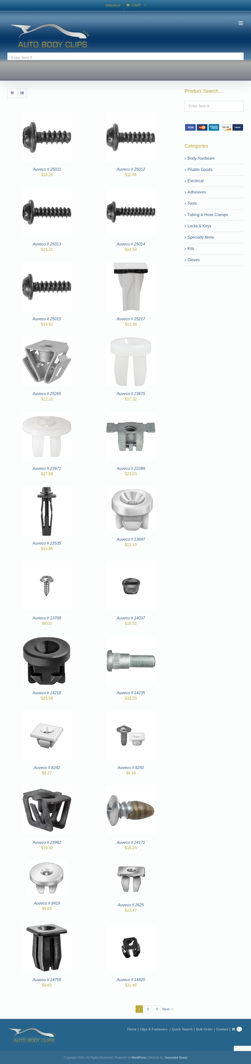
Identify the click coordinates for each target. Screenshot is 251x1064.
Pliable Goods (200, 169)
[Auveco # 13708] (46, 564)
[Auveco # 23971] (46, 415)
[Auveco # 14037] (130, 564)
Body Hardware (201, 158)
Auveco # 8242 (47, 768)
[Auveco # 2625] (131, 863)
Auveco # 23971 (47, 468)
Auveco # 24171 (131, 842)
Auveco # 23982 (47, 842)
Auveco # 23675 (131, 394)
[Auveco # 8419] (47, 863)
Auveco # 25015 (47, 319)
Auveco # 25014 (131, 244)
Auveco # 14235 (131, 693)
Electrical (196, 181)
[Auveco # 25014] (130, 190)
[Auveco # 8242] (46, 714)
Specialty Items (201, 237)
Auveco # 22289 (131, 468)
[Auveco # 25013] (46, 190)
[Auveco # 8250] (130, 714)
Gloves (194, 260)
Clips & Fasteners (154, 1029)
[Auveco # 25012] (130, 116)
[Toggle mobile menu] (241, 23)
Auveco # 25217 (131, 319)
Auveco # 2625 (131, 905)
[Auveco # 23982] (46, 789)
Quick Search (182, 1029)
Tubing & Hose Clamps (208, 215)
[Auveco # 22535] (46, 489)
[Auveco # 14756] (46, 926)
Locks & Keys (199, 226)
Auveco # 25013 (47, 244)
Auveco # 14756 (47, 980)
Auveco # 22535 (47, 543)
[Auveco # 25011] (46, 116)
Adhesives (197, 192)
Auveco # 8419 (47, 903)
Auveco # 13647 (131, 539)
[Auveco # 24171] (130, 789)
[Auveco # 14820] (130, 926)
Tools (192, 203)
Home (132, 1029)
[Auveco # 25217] (130, 265)
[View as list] (22, 93)
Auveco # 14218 (47, 693)
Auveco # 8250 (131, 768)
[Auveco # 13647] (130, 489)
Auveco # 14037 (131, 618)
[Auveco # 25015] (46, 265)
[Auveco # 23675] (130, 340)
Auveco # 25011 (47, 169)
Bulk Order (204, 1029)
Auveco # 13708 (47, 618)
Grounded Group (176, 1057)
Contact (222, 1029)
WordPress (139, 1057)
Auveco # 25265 (47, 394)
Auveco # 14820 (131, 980)
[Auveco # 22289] (130, 415)
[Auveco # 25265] (46, 340)
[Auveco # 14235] (130, 639)
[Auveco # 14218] (46, 639)
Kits (191, 248)
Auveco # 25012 (131, 169)
